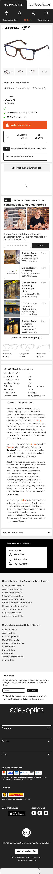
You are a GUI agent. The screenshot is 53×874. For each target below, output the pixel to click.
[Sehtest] (6, 13)
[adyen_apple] (31, 773)
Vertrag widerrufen (26, 851)
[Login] (33, 13)
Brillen (27, 20)
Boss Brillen (7, 653)
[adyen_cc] (4, 773)
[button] (13, 4)
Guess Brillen (8, 650)
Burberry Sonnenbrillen (13, 616)
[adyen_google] (38, 773)
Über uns (6, 728)
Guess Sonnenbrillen (12, 609)
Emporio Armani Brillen (13, 643)
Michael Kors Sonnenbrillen (15, 606)
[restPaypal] (24, 773)
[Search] (19, 13)
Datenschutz (23, 857)
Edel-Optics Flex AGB (26, 860)
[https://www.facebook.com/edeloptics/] (33, 813)
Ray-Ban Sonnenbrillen (13, 586)
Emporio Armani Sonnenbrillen (17, 602)
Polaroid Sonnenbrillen (13, 599)
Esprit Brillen (8, 660)
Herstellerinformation (13, 532)
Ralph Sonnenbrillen (11, 613)
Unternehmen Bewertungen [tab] (27, 168)
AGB (14, 857)
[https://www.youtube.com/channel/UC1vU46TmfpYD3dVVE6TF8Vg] (46, 813)
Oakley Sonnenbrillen (12, 589)
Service (5, 741)
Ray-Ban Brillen (9, 630)
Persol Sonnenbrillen (12, 592)
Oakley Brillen (8, 633)
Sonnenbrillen (10, 20)
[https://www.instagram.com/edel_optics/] (39, 813)
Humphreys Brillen (11, 636)
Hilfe (4, 754)
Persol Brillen (8, 646)
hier (41, 699)
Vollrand (31, 389)
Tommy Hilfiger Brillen (13, 657)
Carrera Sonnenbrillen (12, 596)
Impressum (35, 857)
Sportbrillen (44, 20)
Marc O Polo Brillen (11, 640)
